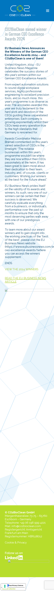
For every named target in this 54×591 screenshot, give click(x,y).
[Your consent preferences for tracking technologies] (4, 586)
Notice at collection (8, 589)
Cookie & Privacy (16, 542)
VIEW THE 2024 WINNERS (21, 269)
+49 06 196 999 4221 (33, 522)
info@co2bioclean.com (26, 526)
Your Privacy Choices (16, 585)
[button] (47, 10)
